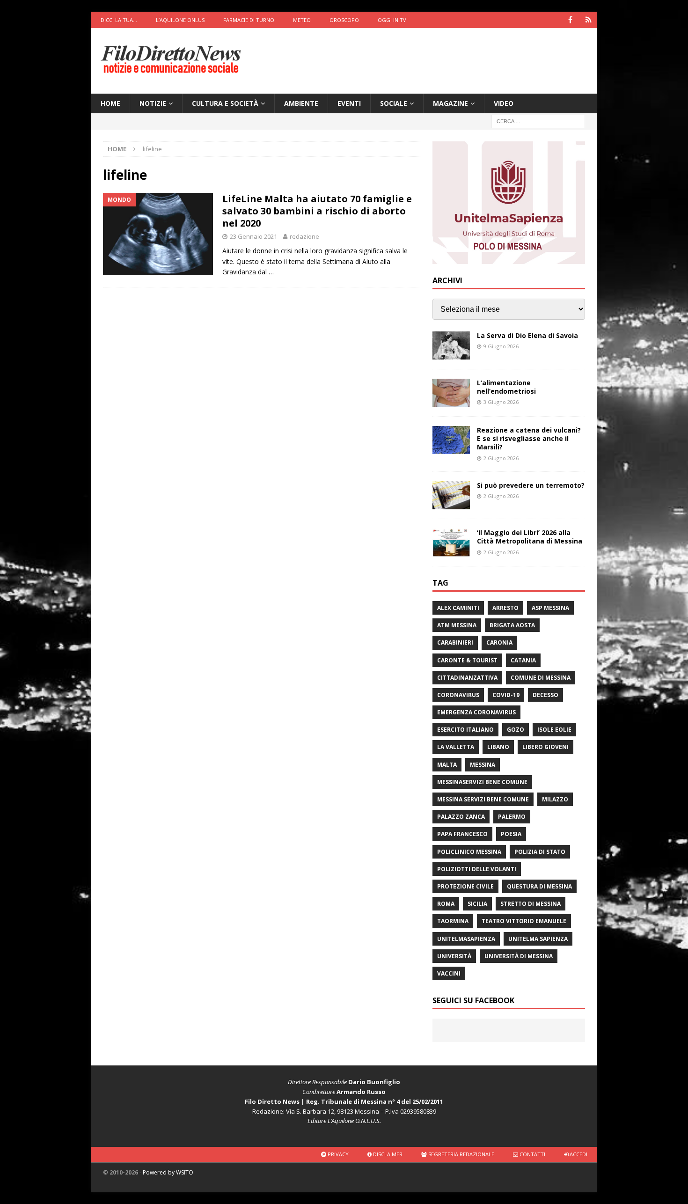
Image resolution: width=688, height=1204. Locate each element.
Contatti (531, 1154)
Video (503, 103)
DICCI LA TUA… (119, 19)
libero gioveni (545, 747)
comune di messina (541, 678)
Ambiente (301, 103)
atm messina (456, 625)
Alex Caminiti (458, 608)
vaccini (449, 973)
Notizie (152, 103)
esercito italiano (465, 730)
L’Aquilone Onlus (180, 19)
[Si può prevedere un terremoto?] (451, 495)
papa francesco (462, 834)
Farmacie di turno (248, 19)
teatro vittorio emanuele (524, 921)
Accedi (577, 1154)
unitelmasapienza (466, 939)
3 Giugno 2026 (501, 401)
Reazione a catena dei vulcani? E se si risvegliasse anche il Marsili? (529, 438)
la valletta (455, 747)
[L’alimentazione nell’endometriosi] (451, 393)
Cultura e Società (225, 103)
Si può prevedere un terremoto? (531, 485)
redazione (304, 236)
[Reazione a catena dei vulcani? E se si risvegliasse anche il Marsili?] (451, 440)
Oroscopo (344, 19)
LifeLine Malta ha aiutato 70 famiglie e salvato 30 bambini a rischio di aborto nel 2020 (317, 210)
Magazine (450, 103)
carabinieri (455, 642)
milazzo (555, 799)
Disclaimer (387, 1154)
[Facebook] (570, 20)
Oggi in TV (392, 19)
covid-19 (506, 695)
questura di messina (539, 886)
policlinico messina (469, 852)
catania (523, 660)
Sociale (393, 103)
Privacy (337, 1154)
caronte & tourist (467, 660)
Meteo (302, 19)
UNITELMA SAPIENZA (538, 939)
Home (110, 103)
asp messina (550, 608)
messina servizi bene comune (483, 799)
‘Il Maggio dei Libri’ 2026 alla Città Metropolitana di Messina (529, 536)
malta (447, 765)
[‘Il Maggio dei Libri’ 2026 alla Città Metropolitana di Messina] (451, 543)
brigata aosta (512, 625)
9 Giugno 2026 (501, 346)
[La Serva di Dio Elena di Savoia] (451, 345)
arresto (505, 608)
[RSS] (588, 20)
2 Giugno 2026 (501, 458)
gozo (515, 730)
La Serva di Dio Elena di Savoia (527, 335)
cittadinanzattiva (467, 678)
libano (498, 747)
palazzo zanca (461, 817)
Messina (482, 765)
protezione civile (465, 886)
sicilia (477, 904)
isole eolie (554, 730)
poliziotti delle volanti (476, 869)
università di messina (518, 956)
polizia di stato (539, 852)
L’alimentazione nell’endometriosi (506, 387)
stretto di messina (530, 904)
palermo (512, 817)
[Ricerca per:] (538, 121)
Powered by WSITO (168, 1172)
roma (445, 904)
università (454, 956)
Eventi (349, 103)
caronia (499, 642)
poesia (511, 834)
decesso (545, 695)
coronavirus (458, 695)
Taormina (452, 921)
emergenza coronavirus (476, 712)
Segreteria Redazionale (460, 1154)
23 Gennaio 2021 (253, 236)
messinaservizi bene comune (482, 782)
